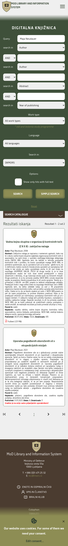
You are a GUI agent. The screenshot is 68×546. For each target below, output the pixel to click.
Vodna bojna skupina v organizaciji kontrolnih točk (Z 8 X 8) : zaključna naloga (34, 244)
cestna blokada (22, 312)
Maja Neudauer (16, 251)
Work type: (34, 114)
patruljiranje (35, 312)
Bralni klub (36, 497)
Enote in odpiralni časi (36, 487)
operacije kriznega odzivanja (28, 314)
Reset (34, 206)
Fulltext (11, 321)
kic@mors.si (35, 475)
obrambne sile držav (20, 398)
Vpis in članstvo (36, 492)
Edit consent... (35, 541)
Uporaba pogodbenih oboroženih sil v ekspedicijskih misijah (34, 343)
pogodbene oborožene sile (35, 396)
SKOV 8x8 (45, 312)
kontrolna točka (56, 310)
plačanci (18, 396)
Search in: (34, 154)
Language (34, 135)
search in (8, 47)
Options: (34, 173)
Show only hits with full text (38, 181)
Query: (6, 38)
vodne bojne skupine (38, 310)
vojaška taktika (21, 310)
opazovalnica (10, 312)
